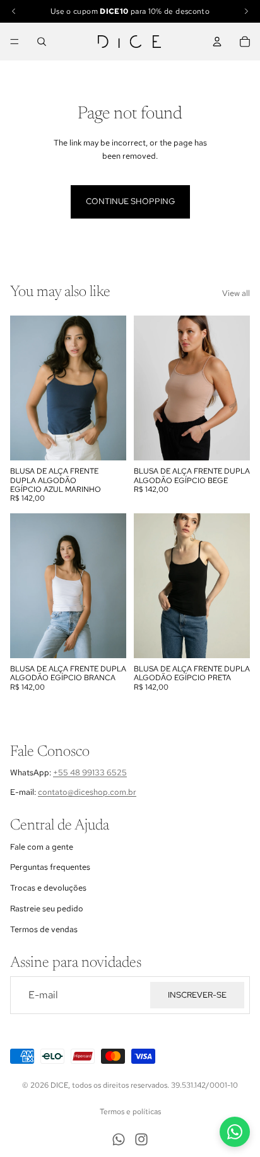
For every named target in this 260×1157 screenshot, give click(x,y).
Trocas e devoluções (48, 887)
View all (236, 293)
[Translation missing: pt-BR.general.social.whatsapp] (235, 1132)
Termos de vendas (44, 928)
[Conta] (217, 41)
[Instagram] (141, 1139)
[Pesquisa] (42, 41)
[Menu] (14, 41)
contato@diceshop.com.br (87, 791)
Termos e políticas (130, 1112)
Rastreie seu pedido (46, 908)
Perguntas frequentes (50, 867)
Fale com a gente (41, 846)
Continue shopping (130, 201)
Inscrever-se (197, 994)
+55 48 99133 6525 (90, 772)
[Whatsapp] (118, 1139)
